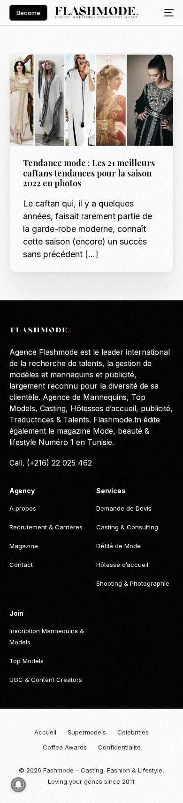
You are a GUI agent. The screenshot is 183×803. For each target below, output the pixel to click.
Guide (34, 73)
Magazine (61, 73)
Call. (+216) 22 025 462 (50, 462)
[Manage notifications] (18, 784)
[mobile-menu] (166, 12)
